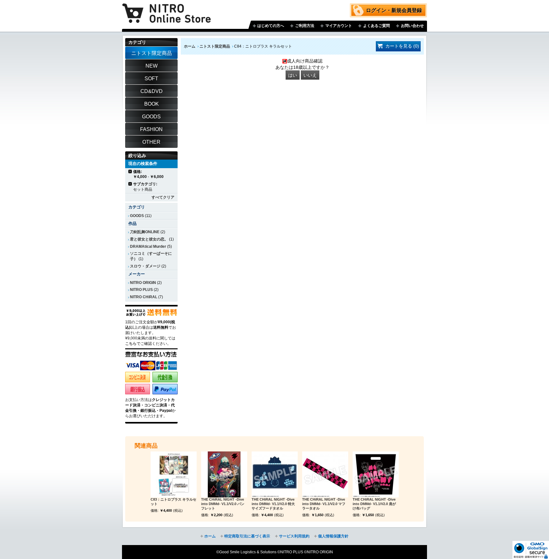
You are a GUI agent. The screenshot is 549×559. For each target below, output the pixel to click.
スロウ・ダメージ (145, 266)
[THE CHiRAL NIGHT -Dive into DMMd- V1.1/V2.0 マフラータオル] (325, 474)
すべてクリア (163, 197)
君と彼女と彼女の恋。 (149, 239)
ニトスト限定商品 (215, 46)
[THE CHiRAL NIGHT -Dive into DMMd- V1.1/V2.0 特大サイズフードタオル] (275, 474)
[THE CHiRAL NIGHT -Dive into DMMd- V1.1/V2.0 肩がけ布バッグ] (376, 474)
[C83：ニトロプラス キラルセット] (174, 474)
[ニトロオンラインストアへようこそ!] (166, 8)
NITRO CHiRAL (143, 297)
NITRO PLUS (141, 289)
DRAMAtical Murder (148, 246)
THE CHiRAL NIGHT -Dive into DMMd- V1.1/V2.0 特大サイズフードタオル (273, 503)
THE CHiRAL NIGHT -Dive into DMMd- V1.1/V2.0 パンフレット (222, 503)
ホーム (189, 46)
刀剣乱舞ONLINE (144, 232)
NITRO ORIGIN (143, 282)
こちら (131, 343)
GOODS (137, 216)
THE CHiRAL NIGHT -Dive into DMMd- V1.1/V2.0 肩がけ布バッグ (374, 503)
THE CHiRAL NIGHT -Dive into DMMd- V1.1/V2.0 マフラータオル (323, 503)
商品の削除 (130, 171)
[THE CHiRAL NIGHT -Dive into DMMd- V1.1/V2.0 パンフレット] (224, 474)
